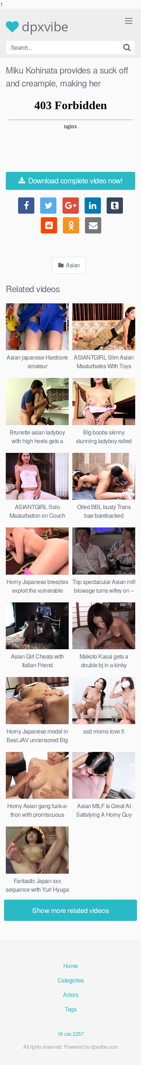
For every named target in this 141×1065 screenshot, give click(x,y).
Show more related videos (70, 910)
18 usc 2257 (70, 1033)
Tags (70, 1009)
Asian (72, 265)
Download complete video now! (74, 180)
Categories (70, 980)
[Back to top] (128, 1052)
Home (70, 966)
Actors (70, 994)
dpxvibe (43, 26)
